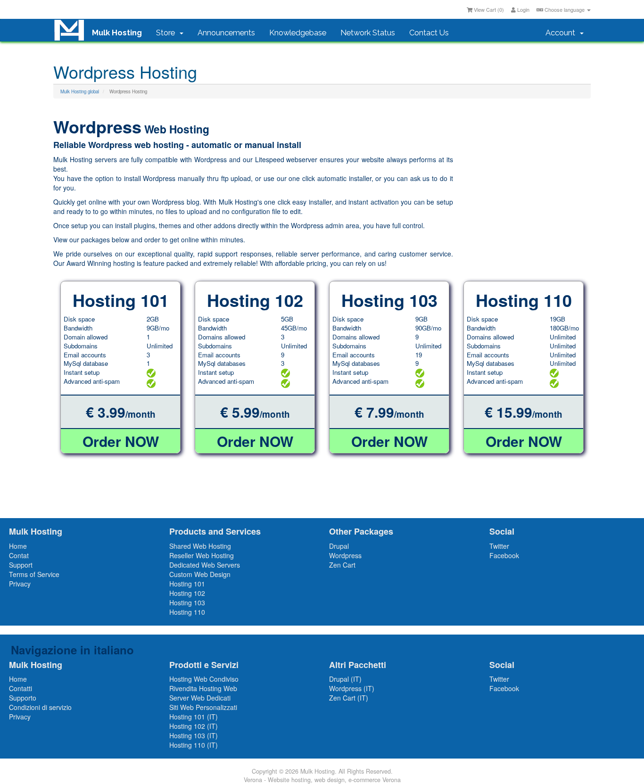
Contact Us (429, 32)
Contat (19, 555)
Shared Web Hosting (200, 546)
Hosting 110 (187, 612)
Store (167, 32)
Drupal (339, 546)
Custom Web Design (200, 574)
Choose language (564, 9)
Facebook (504, 555)
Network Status (367, 32)
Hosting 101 (187, 583)
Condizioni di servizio (40, 707)
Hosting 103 (187, 602)
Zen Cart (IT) (348, 697)
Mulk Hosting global (79, 91)
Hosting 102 (187, 593)
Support (21, 564)
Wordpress (345, 555)
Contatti (20, 688)
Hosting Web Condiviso (204, 679)
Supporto (22, 697)
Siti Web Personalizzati (203, 707)
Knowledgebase (297, 32)
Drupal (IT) (345, 679)
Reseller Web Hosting (201, 555)
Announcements (226, 32)
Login (522, 9)
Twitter (499, 546)
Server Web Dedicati (200, 697)
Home (18, 546)
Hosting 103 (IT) (193, 735)
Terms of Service (34, 574)
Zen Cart (342, 564)
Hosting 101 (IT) (193, 716)
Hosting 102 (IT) (193, 726)
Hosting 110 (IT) (193, 745)
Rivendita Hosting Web (203, 688)
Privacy (20, 583)
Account (562, 32)
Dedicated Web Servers (204, 564)
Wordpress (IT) (351, 688)
